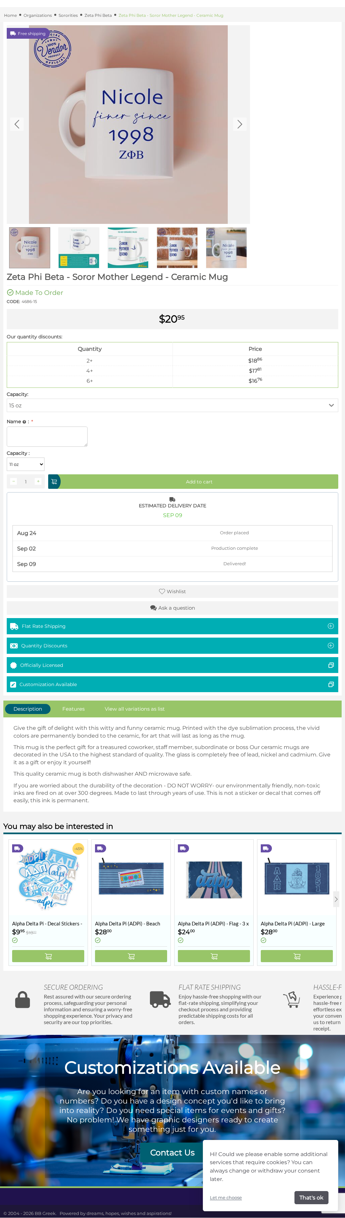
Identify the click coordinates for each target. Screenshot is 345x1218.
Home (10, 15)
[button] (172, 405)
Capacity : (18, 453)
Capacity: (17, 394)
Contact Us (172, 1152)
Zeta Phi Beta (98, 15)
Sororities (68, 15)
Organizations (38, 15)
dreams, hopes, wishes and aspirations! (129, 1213)
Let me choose (226, 1197)
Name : (18, 421)
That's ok (311, 1197)
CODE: (13, 301)
